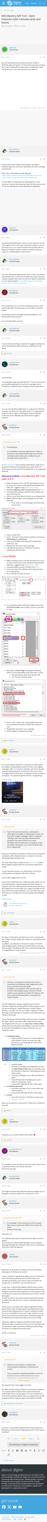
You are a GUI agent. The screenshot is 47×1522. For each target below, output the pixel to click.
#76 (44, 1186)
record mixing (34, 862)
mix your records (17, 1099)
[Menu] (3, 3)
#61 (44, 57)
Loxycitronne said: (10, 442)
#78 (44, 1264)
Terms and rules (17, 1517)
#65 (44, 300)
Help (14, 1519)
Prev (16, 1439)
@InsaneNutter (9, 465)
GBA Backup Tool (31, 487)
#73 (44, 970)
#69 (44, 435)
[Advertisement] (23, 36)
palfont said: (8, 1360)
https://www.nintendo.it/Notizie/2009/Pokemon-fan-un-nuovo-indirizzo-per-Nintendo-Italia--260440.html (22, 176)
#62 (44, 159)
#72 (44, 932)
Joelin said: (8, 827)
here (42, 490)
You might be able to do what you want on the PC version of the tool (22, 282)
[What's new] (40, 3)
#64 (44, 269)
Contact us (6, 1517)
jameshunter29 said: (11, 1218)
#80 (44, 1422)
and (14, 1403)
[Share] (40, 57)
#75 (44, 1159)
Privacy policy (30, 1517)
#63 (44, 237)
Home (20, 1519)
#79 (44, 1352)
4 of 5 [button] (24, 1439)
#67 (44, 372)
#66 (44, 338)
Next (31, 1439)
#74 (44, 1129)
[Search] (44, 3)
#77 (44, 1211)
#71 (44, 820)
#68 (44, 404)
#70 (44, 759)
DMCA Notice (6, 1519)
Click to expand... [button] (24, 1380)
